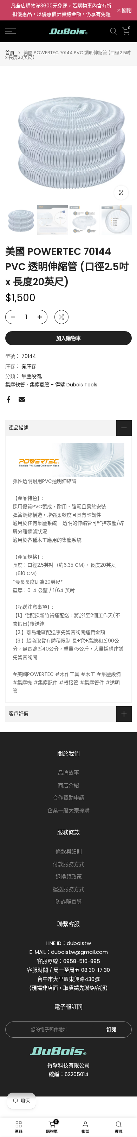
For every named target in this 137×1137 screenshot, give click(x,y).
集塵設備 (31, 376)
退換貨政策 (69, 876)
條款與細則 (69, 851)
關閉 (126, 10)
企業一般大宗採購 (68, 810)
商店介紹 (68, 785)
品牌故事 (68, 772)
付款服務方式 (68, 864)
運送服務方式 (68, 889)
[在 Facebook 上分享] (8, 399)
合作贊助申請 (68, 797)
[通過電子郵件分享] (22, 399)
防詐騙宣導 (69, 901)
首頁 (9, 52)
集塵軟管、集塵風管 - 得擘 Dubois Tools (51, 384)
